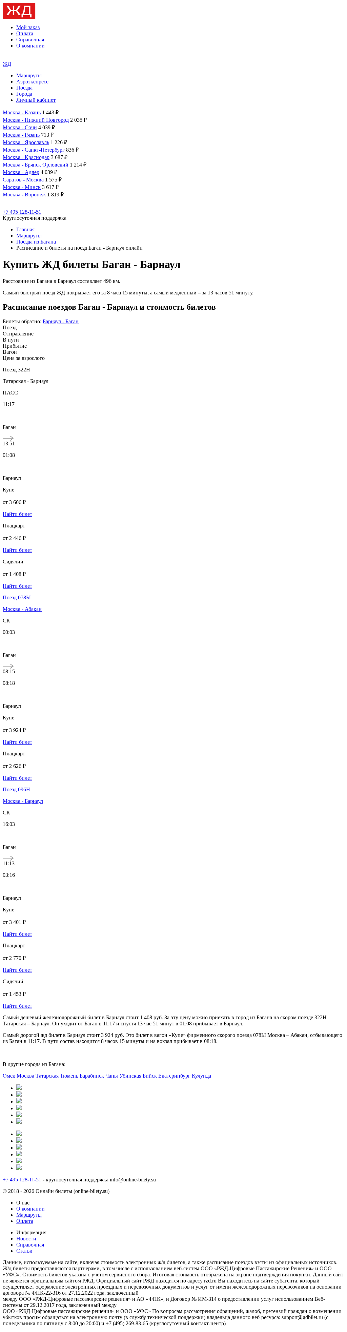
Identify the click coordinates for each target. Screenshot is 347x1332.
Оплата (24, 33)
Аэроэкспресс (32, 81)
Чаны (111, 1076)
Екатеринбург (174, 1076)
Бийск (150, 1076)
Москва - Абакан (22, 609)
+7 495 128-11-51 (22, 212)
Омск (9, 1076)
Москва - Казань (22, 112)
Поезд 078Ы (17, 597)
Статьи (24, 1251)
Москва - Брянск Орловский (35, 165)
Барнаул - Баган (61, 321)
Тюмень (69, 1076)
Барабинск (92, 1076)
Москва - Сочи (20, 127)
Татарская (47, 1076)
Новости (26, 1238)
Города (24, 94)
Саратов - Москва (23, 179)
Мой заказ (28, 27)
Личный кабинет (36, 100)
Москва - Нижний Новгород (36, 120)
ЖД (7, 64)
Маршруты (29, 75)
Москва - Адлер (21, 172)
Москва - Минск (22, 187)
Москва (25, 1076)
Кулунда (201, 1076)
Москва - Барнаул (23, 801)
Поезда (24, 88)
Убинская (130, 1076)
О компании (30, 46)
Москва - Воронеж (24, 194)
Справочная (30, 39)
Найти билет (17, 514)
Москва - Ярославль (26, 142)
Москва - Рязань (21, 135)
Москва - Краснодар (26, 157)
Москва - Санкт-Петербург (34, 150)
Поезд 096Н (16, 789)
